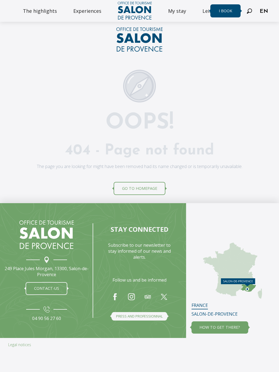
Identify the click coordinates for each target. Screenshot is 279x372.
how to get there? (219, 327)
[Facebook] (115, 299)
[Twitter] (164, 299)
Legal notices (19, 344)
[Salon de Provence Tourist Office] (139, 40)
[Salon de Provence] (46, 234)
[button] (249, 11)
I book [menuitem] (225, 10)
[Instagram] (131, 299)
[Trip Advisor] (147, 299)
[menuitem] (40, 11)
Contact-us (46, 288)
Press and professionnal (139, 316)
